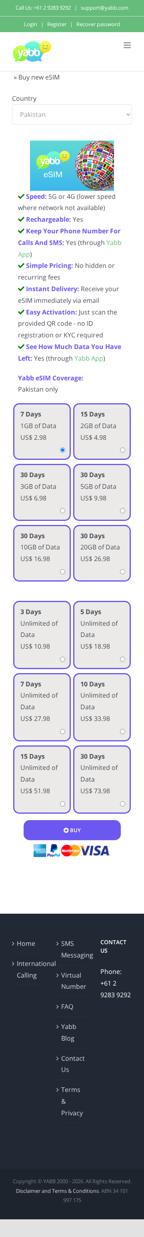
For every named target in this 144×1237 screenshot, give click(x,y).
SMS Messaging (72, 949)
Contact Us (72, 1064)
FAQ (67, 1006)
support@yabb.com (104, 7)
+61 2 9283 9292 (52, 7)
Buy (75, 830)
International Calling (28, 969)
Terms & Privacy (72, 1101)
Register (56, 24)
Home (26, 943)
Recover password (98, 24)
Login (30, 24)
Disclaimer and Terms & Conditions (57, 1190)
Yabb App (88, 358)
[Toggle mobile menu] (128, 45)
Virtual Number (72, 981)
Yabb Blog (68, 1032)
